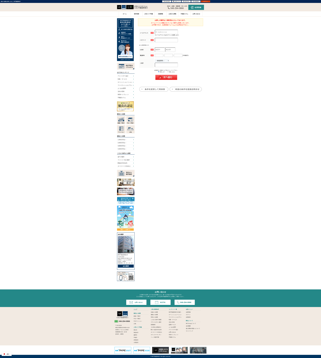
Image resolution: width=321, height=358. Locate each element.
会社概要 (126, 266)
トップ (135, 309)
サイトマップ (189, 331)
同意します (162, 72)
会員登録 (198, 7)
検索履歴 (196, 1)
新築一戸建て (137, 316)
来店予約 (162, 302)
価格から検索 (154, 314)
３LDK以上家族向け (156, 327)
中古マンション (138, 321)
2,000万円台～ (122, 142)
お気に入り (177, 1)
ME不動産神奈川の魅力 (175, 312)
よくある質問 (122, 88)
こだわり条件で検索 (156, 319)
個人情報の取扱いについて (193, 328)
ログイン (188, 314)
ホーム (125, 14)
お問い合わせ (196, 14)
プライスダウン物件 (156, 322)
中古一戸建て (137, 318)
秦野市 (135, 335)
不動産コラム (184, 14)
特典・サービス (122, 79)
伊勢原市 (136, 340)
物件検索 (136, 14)
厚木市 (135, 330)
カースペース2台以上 (124, 166)
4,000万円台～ (122, 149)
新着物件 (153, 324)
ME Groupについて (191, 323)
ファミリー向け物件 (124, 160)
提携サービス (172, 324)
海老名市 (136, 332)
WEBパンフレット (123, 94)
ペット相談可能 (155, 337)
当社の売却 (121, 91)
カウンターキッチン (156, 334)
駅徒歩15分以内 (122, 163)
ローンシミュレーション (125, 82)
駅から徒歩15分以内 (156, 329)
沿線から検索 (154, 312)
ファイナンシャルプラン (125, 85)
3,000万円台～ (122, 146)
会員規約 (188, 317)
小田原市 (136, 342)
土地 (135, 323)
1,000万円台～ (122, 139)
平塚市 (135, 337)
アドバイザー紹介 (123, 76)
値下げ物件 (121, 157)
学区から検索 (154, 317)
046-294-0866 (185, 302)
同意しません (172, 72)
